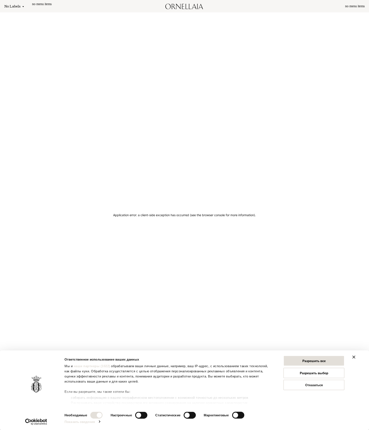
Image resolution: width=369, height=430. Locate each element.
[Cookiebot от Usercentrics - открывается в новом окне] (36, 421)
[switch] (141, 415)
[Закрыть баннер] (353, 357)
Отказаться (314, 385)
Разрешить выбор (314, 373)
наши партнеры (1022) (92, 366)
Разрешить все (314, 361)
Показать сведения (79, 421)
